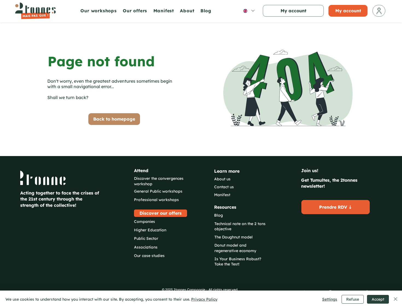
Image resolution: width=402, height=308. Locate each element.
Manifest (222, 194)
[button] (100, 10)
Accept (378, 299)
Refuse (352, 299)
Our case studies (149, 255)
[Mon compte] (378, 11)
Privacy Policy (204, 299)
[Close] (395, 299)
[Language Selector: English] (248, 11)
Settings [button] (329, 299)
